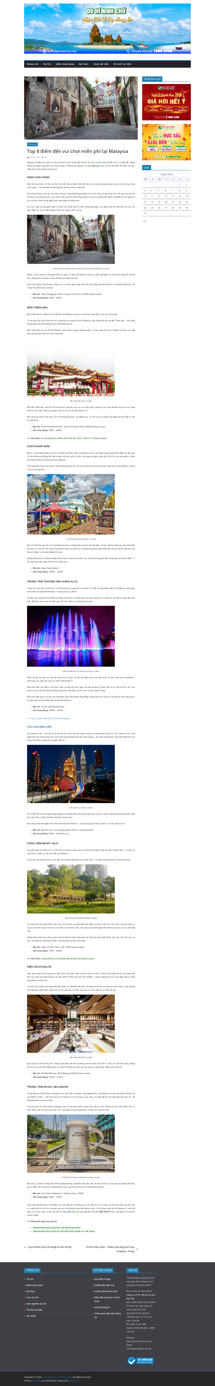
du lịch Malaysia (92, 166)
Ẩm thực (83, 64)
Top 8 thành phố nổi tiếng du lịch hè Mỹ (50, 1247)
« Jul (144, 221)
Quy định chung (102, 1279)
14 (173, 196)
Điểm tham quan (65, 64)
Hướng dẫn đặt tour (104, 1285)
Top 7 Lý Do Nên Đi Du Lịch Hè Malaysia (50, 718)
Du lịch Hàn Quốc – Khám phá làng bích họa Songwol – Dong (110, 1249)
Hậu (45, 157)
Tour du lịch (32, 1297)
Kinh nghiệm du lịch (36, 1303)
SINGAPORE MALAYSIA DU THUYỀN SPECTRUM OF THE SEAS (64, 1231)
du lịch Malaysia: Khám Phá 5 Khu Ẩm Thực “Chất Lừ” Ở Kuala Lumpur (74, 438)
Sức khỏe (31, 1316)
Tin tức (47, 64)
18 (152, 201)
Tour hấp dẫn (101, 64)
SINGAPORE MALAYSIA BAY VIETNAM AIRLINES (56, 1228)
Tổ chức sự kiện (122, 64)
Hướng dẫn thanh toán (105, 1291)
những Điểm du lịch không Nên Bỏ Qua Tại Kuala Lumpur (68, 959)
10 (145, 196)
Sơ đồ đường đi (102, 1307)
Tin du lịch (32, 144)
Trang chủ (32, 64)
